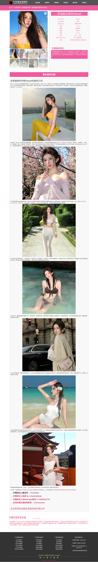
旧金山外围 (39, 203)
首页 (10, 7)
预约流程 (75, 2)
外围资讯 (65, 2)
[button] (45, 13)
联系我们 (84, 2)
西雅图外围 (33, 203)
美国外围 (37, 2)
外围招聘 (56, 2)
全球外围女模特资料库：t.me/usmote (29, 503)
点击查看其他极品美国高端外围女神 (27, 508)
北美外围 (17, 7)
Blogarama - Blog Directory (49, 560)
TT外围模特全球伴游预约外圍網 (28, 489)
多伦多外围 (27, 203)
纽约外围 (15, 203)
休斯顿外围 (26, 7)
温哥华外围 (20, 203)
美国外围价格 (60, 489)
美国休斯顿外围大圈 (69, 489)
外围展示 (47, 2)
